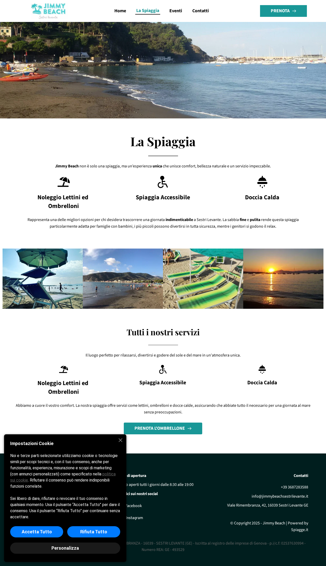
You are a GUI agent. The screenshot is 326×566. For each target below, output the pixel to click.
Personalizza (65, 548)
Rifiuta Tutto (93, 531)
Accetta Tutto (37, 531)
